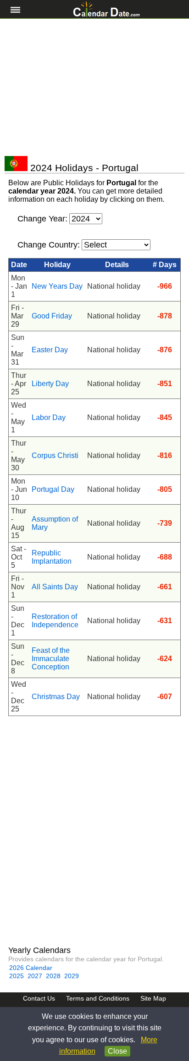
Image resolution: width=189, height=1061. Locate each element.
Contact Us (39, 998)
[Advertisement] (94, 87)
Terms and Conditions (97, 998)
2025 (16, 976)
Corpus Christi (55, 455)
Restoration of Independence (55, 621)
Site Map (153, 998)
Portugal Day (53, 489)
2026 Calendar (30, 967)
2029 (71, 976)
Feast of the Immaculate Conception (51, 658)
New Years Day (57, 286)
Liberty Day (50, 384)
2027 (35, 976)
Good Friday (52, 316)
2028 (53, 976)
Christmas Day (56, 696)
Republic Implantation (52, 557)
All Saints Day (55, 587)
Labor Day (49, 417)
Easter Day (50, 350)
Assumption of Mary (55, 523)
